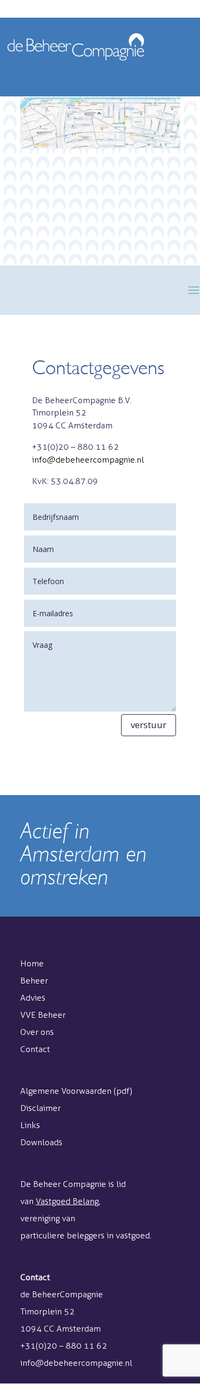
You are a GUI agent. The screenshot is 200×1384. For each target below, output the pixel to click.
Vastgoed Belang (67, 1201)
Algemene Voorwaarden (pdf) (76, 1091)
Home (32, 963)
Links (30, 1125)
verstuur (148, 725)
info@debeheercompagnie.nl (88, 460)
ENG (188, 103)
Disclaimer (40, 1108)
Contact (35, 1049)
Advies (32, 998)
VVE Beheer (43, 1015)
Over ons (37, 1032)
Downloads (41, 1142)
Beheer (34, 980)
